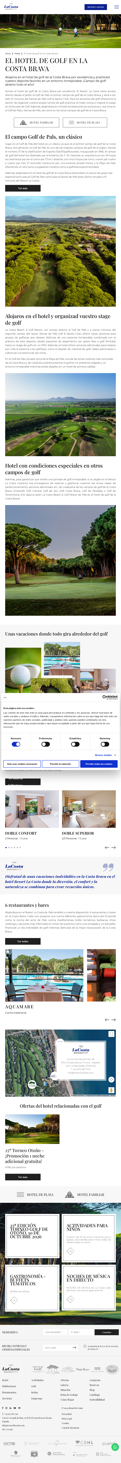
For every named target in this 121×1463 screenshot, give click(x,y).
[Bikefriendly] (109, 1446)
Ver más (22, 188)
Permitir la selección (60, 764)
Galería (64, 1385)
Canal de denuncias (70, 1427)
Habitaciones (9, 1386)
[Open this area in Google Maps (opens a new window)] (11, 1095)
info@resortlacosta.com (81, 1072)
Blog (92, 1389)
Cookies (65, 1423)
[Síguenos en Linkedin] (11, 1408)
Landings (95, 1394)
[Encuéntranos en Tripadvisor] (19, 1408)
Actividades (37, 1380)
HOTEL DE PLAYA (40, 1194)
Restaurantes (9, 1392)
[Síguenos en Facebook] (2, 1408)
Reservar (94, 1385)
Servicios (7, 1398)
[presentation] (107, 1019)
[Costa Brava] (56, 1456)
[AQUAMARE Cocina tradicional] (44, 975)
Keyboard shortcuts (77, 1095)
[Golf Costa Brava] (103, 1456)
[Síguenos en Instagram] (6, 1408)
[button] (6, 847)
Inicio (8, 53)
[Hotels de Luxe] (84, 1446)
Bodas (34, 1392)
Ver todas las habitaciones (15, 781)
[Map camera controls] (111, 1080)
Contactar (95, 1380)
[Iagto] (9, 1446)
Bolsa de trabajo (69, 1394)
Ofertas (64, 1380)
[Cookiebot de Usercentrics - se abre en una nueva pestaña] (105, 697)
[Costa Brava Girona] (80, 1456)
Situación (65, 1389)
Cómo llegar (67, 1399)
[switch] (45, 744)
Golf (33, 1386)
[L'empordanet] (58, 1446)
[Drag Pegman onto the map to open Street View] (111, 1090)
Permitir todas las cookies (99, 764)
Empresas (36, 1398)
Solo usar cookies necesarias (22, 764)
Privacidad (66, 1414)
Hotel (17, 53)
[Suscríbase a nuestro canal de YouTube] (15, 1408)
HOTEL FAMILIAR (90, 1194)
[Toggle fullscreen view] (111, 1034)
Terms (113, 1095)
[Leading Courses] (34, 1456)
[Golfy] (16, 1456)
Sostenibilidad (97, 1399)
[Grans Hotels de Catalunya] (31, 1446)
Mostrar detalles (103, 755)
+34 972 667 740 (11, 1414)
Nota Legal (67, 1418)
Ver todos (22, 941)
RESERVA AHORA (96, 7)
